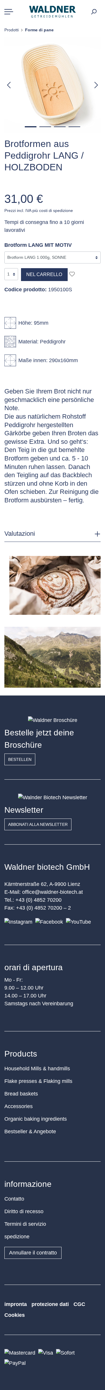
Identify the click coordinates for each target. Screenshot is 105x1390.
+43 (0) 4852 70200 (38, 900)
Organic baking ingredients (35, 1119)
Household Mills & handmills (37, 1068)
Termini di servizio (25, 1224)
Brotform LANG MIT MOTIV (38, 245)
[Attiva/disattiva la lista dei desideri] (72, 274)
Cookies (14, 1315)
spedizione (16, 1237)
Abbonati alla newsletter (38, 824)
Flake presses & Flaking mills (38, 1081)
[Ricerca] (94, 12)
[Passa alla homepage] (52, 12)
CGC (79, 1304)
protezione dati (50, 1304)
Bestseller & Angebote (30, 1131)
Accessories (18, 1106)
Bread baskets (21, 1094)
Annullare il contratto (33, 1253)
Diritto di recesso (23, 1211)
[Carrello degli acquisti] (100, 10)
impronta (15, 1304)
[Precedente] (8, 84)
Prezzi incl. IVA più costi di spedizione (38, 210)
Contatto (14, 1199)
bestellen (20, 759)
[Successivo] (96, 84)
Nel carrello (44, 274)
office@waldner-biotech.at (52, 892)
